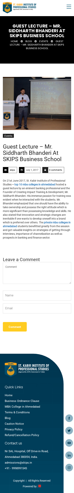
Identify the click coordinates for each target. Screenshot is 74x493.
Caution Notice (14, 423)
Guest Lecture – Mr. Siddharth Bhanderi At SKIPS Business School (32, 152)
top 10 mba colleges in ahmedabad (34, 184)
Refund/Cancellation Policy (22, 435)
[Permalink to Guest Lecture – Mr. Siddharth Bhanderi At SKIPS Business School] (37, 103)
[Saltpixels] (39, 486)
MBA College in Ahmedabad (22, 406)
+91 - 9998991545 (16, 468)
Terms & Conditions (17, 412)
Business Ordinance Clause (22, 401)
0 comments (55, 170)
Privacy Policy (13, 429)
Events (43, 41)
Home (14, 41)
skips (12, 170)
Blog (28, 41)
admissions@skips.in (18, 462)
